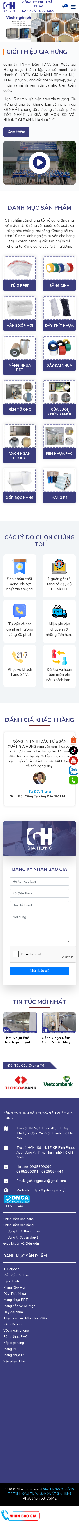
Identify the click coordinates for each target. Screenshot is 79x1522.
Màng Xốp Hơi (20, 325)
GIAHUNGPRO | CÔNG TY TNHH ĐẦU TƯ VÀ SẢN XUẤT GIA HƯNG (41, 1491)
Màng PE (59, 497)
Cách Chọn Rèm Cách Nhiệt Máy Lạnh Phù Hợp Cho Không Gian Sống (20, 1040)
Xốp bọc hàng (20, 497)
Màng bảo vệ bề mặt (19, 1306)
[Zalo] (73, 770)
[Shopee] (73, 740)
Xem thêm (16, 131)
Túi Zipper (19, 285)
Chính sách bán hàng (18, 1225)
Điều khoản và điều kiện (21, 1243)
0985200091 (27, 1171)
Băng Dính (59, 285)
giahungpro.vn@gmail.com (46, 1180)
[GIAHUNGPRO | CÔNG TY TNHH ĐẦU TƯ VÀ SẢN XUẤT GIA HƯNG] (37, 839)
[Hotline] (73, 780)
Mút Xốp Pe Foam (17, 1275)
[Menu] (73, 7)
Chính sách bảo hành (18, 1219)
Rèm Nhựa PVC (59, 453)
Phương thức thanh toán (21, 1231)
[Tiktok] (73, 750)
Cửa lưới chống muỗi (59, 411)
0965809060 (41, 1166)
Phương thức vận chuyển (21, 1237)
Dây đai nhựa (59, 365)
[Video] (39, 163)
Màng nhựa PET (20, 367)
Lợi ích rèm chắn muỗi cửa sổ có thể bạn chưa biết (58, 1040)
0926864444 (52, 1171)
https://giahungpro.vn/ (48, 1190)
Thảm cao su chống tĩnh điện (25, 1318)
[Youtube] (73, 760)
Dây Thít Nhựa (59, 325)
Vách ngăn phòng (20, 455)
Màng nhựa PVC (15, 1355)
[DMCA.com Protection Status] (16, 1198)
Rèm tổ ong (20, 409)
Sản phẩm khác (14, 1361)
